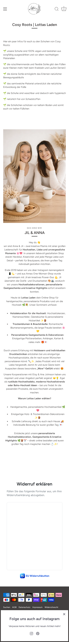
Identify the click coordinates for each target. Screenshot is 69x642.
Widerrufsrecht (51, 607)
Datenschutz (24, 607)
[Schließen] (64, 614)
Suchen (6, 607)
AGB (14, 607)
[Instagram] (31, 633)
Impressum (37, 607)
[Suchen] (56, 9)
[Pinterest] (37, 633)
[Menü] (5, 8)
